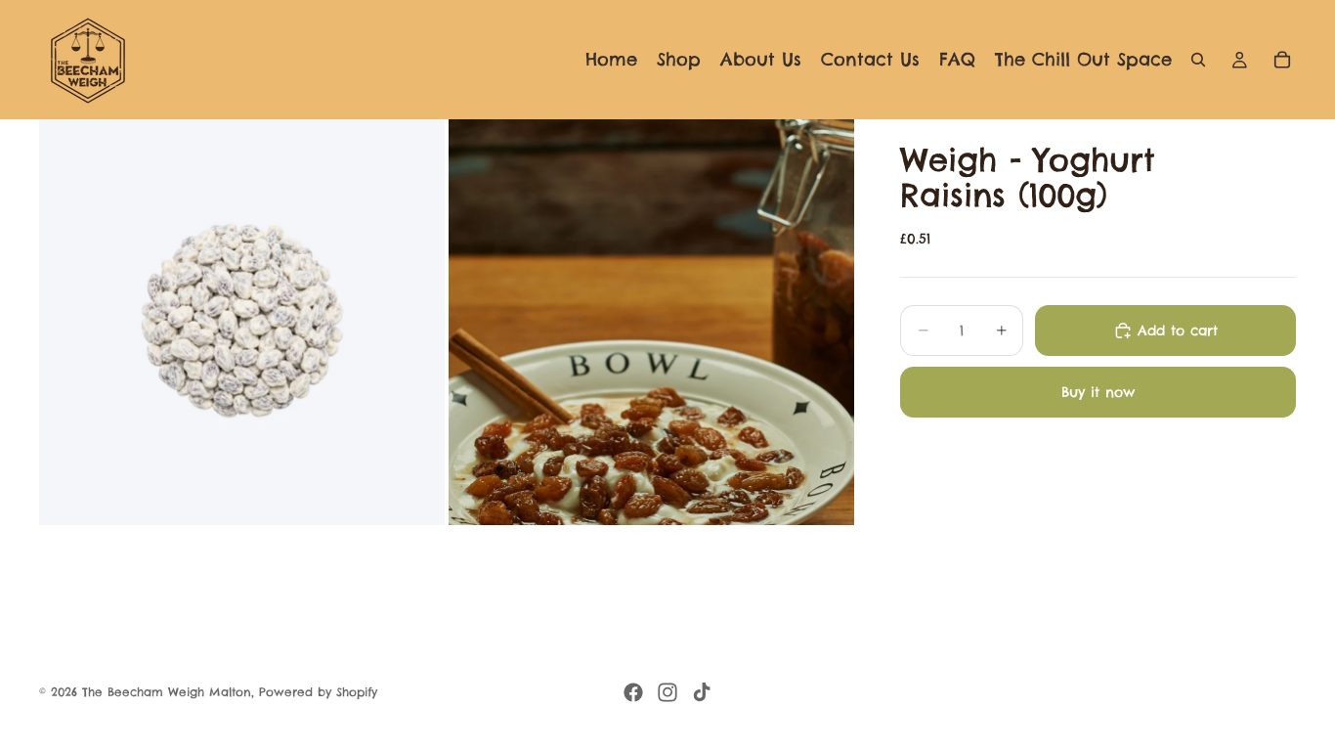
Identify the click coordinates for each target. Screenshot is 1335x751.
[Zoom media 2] (651, 322)
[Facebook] (633, 692)
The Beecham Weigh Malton (166, 692)
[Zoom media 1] (242, 322)
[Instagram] (667, 692)
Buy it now (1098, 392)
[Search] (1198, 59)
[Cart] (1282, 59)
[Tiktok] (701, 692)
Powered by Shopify (318, 692)
